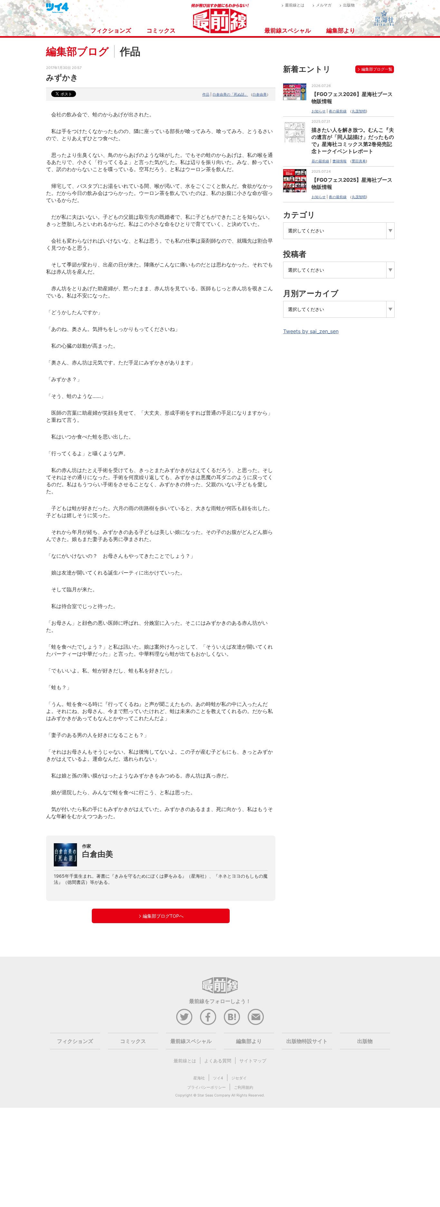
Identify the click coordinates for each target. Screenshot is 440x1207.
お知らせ (318, 111)
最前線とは (294, 5)
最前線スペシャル (287, 30)
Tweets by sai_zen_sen (311, 331)
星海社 (199, 1078)
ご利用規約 (243, 1087)
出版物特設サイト (307, 1041)
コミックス (161, 30)
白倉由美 (260, 94)
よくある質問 (217, 1060)
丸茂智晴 (359, 111)
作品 (205, 94)
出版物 (349, 5)
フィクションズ (111, 30)
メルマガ (323, 5)
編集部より (340, 30)
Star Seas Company (213, 1095)
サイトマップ (252, 1060)
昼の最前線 (320, 161)
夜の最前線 (338, 111)
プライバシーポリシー (206, 1087)
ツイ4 (218, 1078)
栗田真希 (359, 161)
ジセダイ (239, 1078)
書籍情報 (339, 161)
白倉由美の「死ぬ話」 (230, 94)
